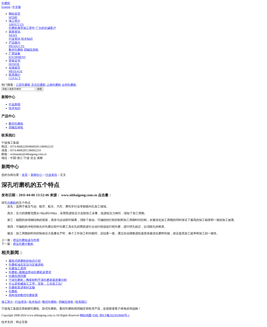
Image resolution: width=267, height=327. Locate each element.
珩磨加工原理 (17, 268)
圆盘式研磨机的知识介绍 (25, 260)
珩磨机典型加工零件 (22, 27)
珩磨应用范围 (17, 276)
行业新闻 (14, 104)
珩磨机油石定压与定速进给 (26, 264)
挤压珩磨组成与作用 (26, 240)
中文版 (16, 7)
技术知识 (27, 38)
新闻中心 (36, 174)
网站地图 (86, 315)
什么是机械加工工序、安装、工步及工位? (35, 283)
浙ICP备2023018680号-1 (114, 315)
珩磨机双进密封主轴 (22, 287)
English (5, 7)
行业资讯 (14, 38)
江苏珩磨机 (23, 84)
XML (95, 315)
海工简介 (7, 301)
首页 (25, 174)
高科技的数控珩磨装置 (23, 295)
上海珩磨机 (53, 84)
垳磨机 (11, 202)
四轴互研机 (31, 49)
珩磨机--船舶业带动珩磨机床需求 (30, 272)
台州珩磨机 (69, 84)
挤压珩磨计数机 (23, 243)
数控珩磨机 (16, 49)
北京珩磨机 (38, 84)
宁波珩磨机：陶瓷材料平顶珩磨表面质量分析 (38, 279)
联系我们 (81, 301)
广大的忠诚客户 (46, 27)
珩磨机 (5, 3)
